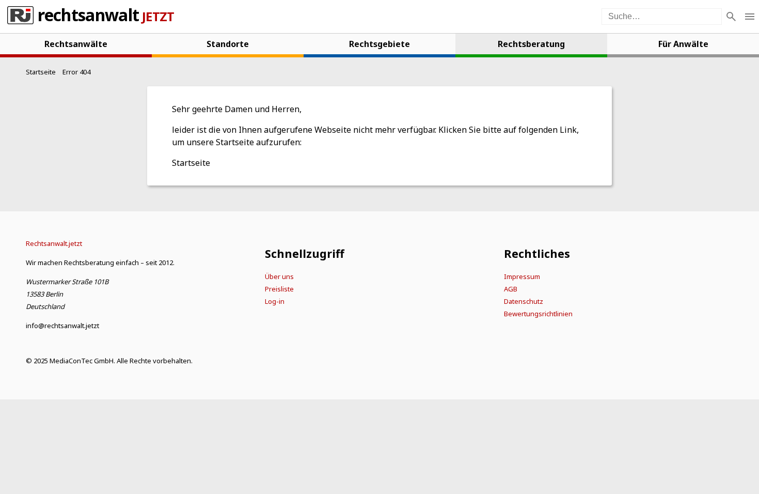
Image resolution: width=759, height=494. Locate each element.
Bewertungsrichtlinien (538, 313)
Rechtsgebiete (379, 44)
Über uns (279, 276)
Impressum (522, 276)
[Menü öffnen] (749, 16)
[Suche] (731, 16)
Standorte (228, 44)
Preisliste (279, 289)
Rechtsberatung (531, 44)
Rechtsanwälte (75, 44)
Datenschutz (523, 301)
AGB (510, 289)
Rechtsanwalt (88, 16)
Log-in (274, 301)
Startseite (191, 162)
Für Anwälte (683, 44)
